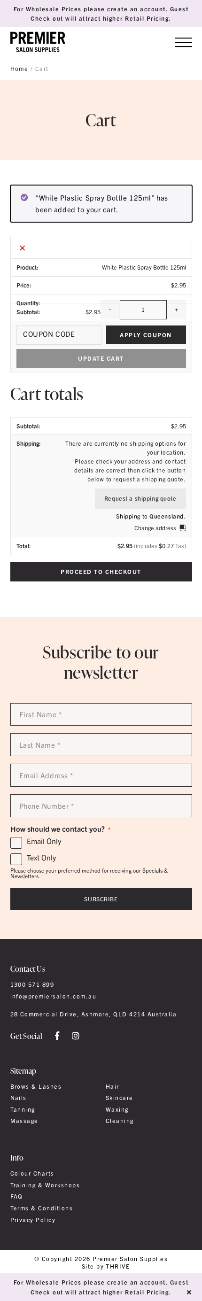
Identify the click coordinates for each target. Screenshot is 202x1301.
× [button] (22, 247)
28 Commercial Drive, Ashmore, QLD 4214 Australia (93, 1014)
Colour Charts (32, 1173)
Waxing (117, 1109)
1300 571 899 (32, 984)
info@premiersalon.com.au (53, 996)
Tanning (22, 1109)
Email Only (44, 841)
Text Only (41, 857)
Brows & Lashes (36, 1086)
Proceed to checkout (101, 571)
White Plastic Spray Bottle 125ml (144, 267)
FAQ (16, 1196)
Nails (18, 1097)
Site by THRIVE (106, 1266)
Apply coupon (146, 334)
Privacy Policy (33, 1220)
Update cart (101, 358)
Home (19, 68)
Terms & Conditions (41, 1208)
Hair (112, 1086)
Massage (24, 1120)
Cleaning (120, 1120)
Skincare (119, 1097)
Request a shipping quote (140, 498)
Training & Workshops (45, 1185)
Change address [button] (155, 528)
